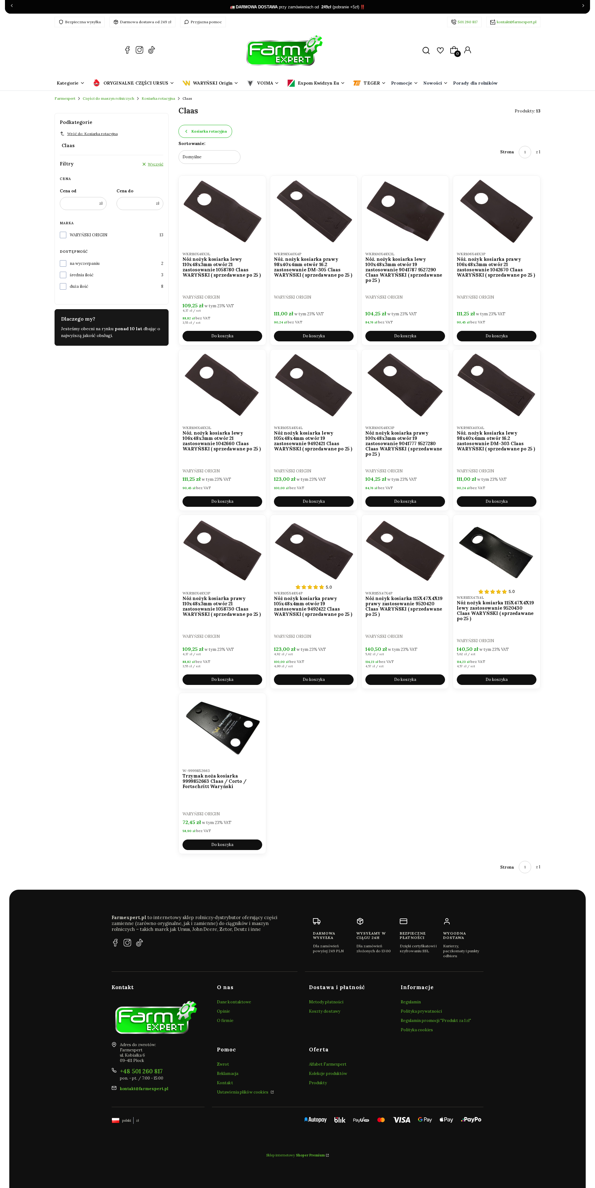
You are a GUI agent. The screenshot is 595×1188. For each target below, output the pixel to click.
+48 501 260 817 (141, 1071)
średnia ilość (82, 275)
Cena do (125, 191)
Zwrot (223, 1064)
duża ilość (79, 286)
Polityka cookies (417, 1029)
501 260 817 (468, 22)
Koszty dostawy (324, 1011)
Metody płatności (326, 1002)
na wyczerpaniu (84, 263)
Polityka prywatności (421, 1011)
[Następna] (583, 7)
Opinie (223, 1011)
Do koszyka (222, 336)
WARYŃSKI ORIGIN (89, 235)
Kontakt (225, 1082)
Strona (507, 152)
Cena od (68, 191)
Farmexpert (65, 98)
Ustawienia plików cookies (243, 1092)
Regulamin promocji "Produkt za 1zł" (436, 1020)
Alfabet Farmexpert (328, 1064)
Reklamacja (227, 1073)
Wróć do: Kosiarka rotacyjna (92, 133)
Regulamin (411, 1002)
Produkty (318, 1082)
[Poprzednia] (11, 7)
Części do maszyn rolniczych (108, 98)
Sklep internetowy (295, 1155)
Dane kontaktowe (234, 1002)
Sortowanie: (191, 143)
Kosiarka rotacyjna (158, 98)
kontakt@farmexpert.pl (516, 22)
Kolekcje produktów (328, 1073)
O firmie (225, 1020)
